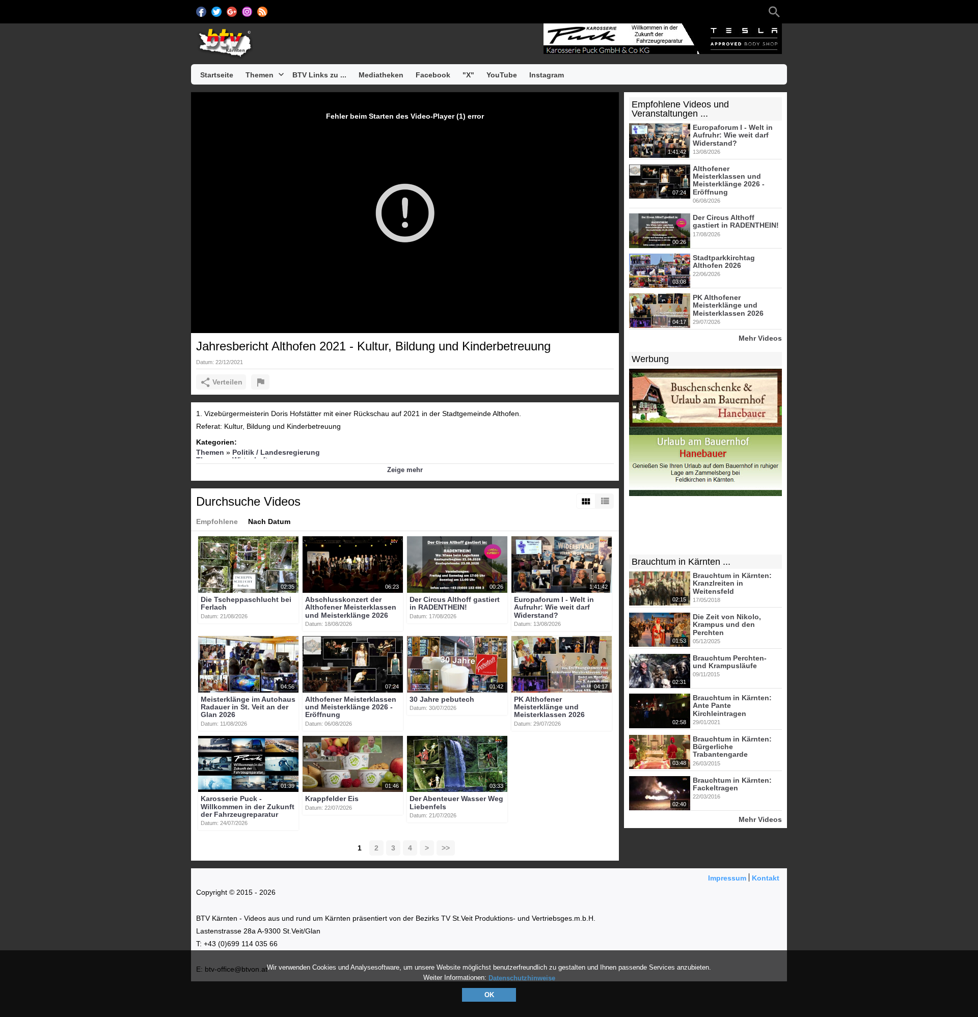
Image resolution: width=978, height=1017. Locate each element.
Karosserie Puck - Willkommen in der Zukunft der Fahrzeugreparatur (247, 807)
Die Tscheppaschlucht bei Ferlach (246, 603)
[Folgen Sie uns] (201, 12)
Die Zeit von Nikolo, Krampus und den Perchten (727, 625)
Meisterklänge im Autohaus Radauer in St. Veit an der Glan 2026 (248, 707)
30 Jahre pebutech (442, 699)
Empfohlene (217, 521)
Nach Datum (269, 521)
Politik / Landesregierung (276, 452)
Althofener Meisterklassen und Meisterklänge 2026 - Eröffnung (350, 707)
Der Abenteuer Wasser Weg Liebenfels (456, 803)
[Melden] (260, 382)
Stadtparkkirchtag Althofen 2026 (724, 261)
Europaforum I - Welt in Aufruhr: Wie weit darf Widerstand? (554, 607)
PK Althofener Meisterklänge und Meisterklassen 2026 (549, 707)
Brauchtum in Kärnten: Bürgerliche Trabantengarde (732, 747)
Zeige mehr (405, 470)
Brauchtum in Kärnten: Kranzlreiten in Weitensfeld (732, 583)
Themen (210, 452)
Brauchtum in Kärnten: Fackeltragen (732, 784)
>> (446, 848)
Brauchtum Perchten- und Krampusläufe (730, 662)
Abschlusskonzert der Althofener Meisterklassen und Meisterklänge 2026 (350, 607)
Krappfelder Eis (332, 799)
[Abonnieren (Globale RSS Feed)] (262, 12)
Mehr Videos (760, 338)
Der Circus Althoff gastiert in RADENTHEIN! (455, 603)
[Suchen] (774, 11)
